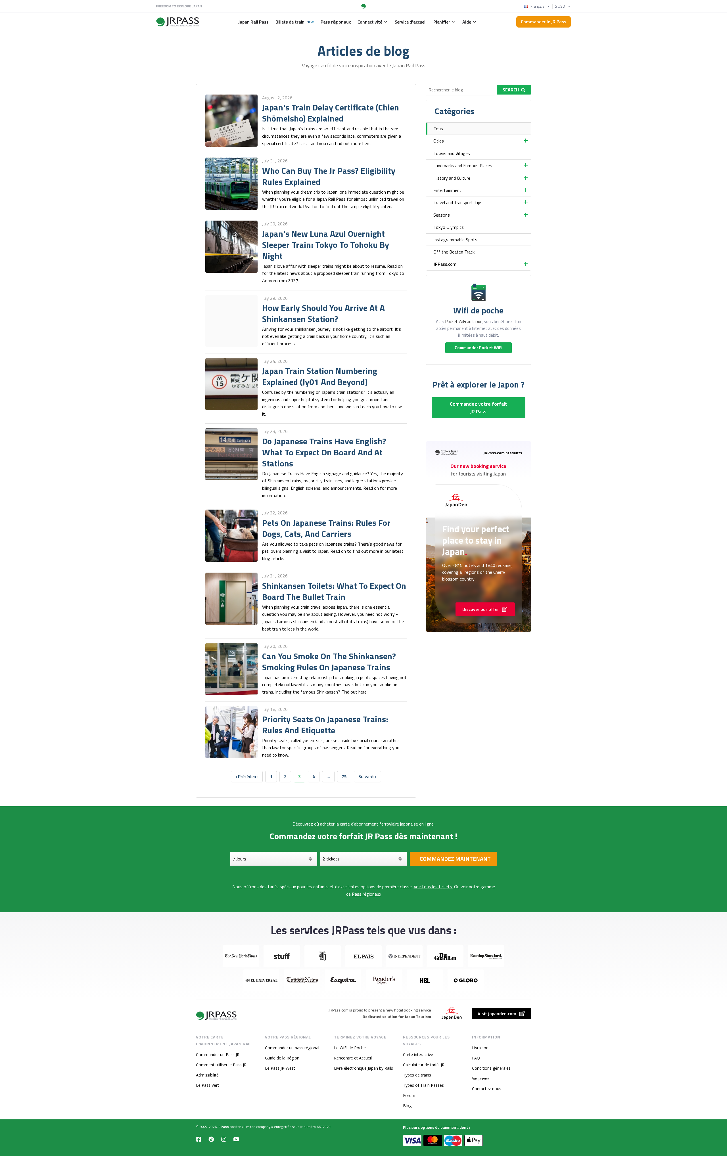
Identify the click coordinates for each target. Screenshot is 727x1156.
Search (511, 89)
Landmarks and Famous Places (462, 165)
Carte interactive (418, 1054)
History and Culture (451, 178)
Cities (438, 140)
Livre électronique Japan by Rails (363, 1068)
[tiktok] (211, 1139)
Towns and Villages (451, 153)
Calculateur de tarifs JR (423, 1064)
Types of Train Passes (423, 1085)
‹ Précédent (246, 776)
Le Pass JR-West (280, 1068)
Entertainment (447, 190)
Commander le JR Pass (543, 21)
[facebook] (199, 1139)
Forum (409, 1095)
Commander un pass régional (292, 1047)
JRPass (223, 1126)
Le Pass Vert (207, 1085)
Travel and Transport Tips (457, 202)
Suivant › (367, 776)
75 (344, 776)
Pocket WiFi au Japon (463, 321)
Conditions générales (491, 1068)
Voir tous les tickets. (433, 886)
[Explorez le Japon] (216, 1015)
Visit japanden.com (497, 1013)
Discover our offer (480, 609)
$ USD (560, 6)
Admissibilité (207, 1075)
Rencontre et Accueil (353, 1058)
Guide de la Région (282, 1058)
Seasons (441, 214)
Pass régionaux (366, 894)
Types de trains (417, 1075)
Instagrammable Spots (455, 239)
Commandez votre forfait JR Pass (478, 407)
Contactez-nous (486, 1088)
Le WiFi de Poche (350, 1047)
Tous (438, 128)
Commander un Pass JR (217, 1054)
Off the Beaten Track (454, 251)
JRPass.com (444, 264)
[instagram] (224, 1139)
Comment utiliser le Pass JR (221, 1064)
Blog (407, 1105)
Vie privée (481, 1078)
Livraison (480, 1047)
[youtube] (236, 1139)
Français (537, 6)
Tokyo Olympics (448, 227)
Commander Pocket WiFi (478, 347)
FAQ (476, 1058)
